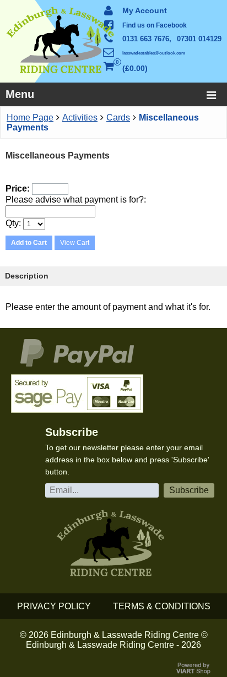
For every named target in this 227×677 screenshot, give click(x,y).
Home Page (30, 117)
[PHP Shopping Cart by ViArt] (193, 671)
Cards (118, 117)
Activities (80, 117)
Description (26, 275)
